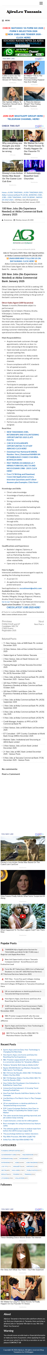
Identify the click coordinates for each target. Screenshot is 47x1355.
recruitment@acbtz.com (31, 588)
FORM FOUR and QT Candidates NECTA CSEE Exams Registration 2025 (11, 627)
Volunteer (19, 1178)
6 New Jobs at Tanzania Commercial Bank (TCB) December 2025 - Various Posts (23, 759)
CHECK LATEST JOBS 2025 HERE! (23, 607)
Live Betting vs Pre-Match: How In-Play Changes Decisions (22, 1099)
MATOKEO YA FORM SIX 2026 (27, 28)
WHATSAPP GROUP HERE (28, 116)
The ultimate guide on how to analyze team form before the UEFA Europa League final (22, 1130)
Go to (4, 602)
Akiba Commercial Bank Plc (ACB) (15, 195)
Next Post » (39, 624)
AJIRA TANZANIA (15, 192)
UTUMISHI (5, 1178)
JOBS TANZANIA (14, 197)
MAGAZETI (17, 1166)
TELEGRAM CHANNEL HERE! (23, 119)
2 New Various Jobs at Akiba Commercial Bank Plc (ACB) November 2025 (22, 672)
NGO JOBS (15, 1170)
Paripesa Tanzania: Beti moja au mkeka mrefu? (21, 1065)
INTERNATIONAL (7, 1158)
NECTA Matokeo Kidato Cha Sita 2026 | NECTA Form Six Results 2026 (22, 1079)
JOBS (4, 197)
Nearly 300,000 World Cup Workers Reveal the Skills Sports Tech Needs (21, 1069)
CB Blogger (28, 1352)
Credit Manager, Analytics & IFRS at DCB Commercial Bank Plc (20, 722)
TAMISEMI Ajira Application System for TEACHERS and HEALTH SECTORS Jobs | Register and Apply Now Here (19, 951)
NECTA (3, 1170)
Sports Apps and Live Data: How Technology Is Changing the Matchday (24, 1027)
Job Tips (4, 1166)
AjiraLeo (21, 1350)
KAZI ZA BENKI (28, 197)
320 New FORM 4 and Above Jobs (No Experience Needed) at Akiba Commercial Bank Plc (22, 693)
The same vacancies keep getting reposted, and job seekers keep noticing (22, 1116)
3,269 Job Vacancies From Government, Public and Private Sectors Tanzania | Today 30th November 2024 (22, 1008)
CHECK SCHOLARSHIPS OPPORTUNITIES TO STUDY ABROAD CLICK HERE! (19, 446)
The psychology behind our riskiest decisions (20, 1134)
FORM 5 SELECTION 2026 (23, 31)
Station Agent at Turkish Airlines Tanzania (20, 655)
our (8, 602)
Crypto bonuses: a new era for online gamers (20, 1121)
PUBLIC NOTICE (32, 1170)
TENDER (16, 1174)
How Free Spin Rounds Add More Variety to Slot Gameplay (22, 1094)
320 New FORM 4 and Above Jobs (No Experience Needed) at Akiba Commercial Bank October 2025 (22, 685)
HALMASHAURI (27, 1155)
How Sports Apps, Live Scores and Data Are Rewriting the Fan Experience (23, 1000)
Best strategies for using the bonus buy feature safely (22, 1124)
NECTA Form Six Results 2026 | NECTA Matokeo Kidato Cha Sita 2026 (22, 1034)
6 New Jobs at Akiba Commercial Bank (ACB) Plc (23, 718)
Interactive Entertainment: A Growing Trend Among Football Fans (20, 1089)
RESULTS (4, 1174)
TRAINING (27, 1174)
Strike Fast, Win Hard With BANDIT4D (18, 1139)
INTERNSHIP (24, 1158)
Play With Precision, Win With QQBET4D (19, 1137)
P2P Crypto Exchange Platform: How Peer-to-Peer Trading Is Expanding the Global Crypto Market (21, 1110)
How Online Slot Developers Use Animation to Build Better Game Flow (21, 1084)
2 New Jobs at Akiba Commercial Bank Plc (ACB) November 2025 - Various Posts (23, 678)
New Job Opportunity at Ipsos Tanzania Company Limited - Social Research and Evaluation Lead (19, 961)
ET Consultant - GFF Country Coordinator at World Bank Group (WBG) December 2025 (24, 735)
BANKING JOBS (35, 195)
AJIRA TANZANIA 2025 (33, 192)
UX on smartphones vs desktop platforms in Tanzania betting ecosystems (23, 992)
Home (4, 192)
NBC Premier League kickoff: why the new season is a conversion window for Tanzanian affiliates (21, 1018)
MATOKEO (30, 1166)
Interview (5, 1162)
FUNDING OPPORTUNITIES (10, 1151)
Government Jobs (8, 1155)
